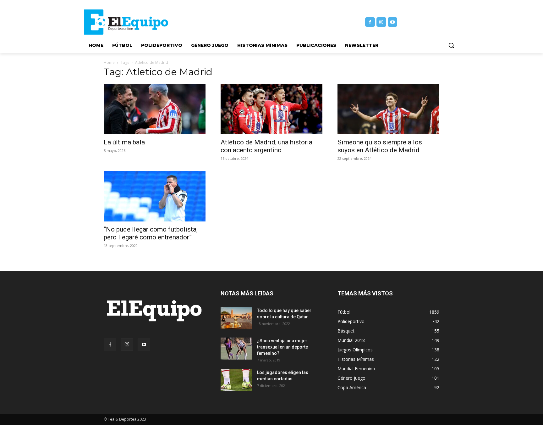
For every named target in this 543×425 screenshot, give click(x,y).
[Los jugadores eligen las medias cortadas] (236, 380)
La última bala (124, 142)
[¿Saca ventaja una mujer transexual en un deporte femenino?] (236, 349)
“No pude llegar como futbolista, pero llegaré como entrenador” (151, 233)
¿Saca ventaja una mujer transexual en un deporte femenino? (282, 347)
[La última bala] (155, 109)
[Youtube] (393, 22)
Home (109, 62)
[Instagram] (381, 22)
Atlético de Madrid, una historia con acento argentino (266, 146)
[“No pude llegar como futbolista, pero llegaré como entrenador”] (155, 196)
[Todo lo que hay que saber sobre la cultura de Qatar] (236, 318)
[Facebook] (370, 22)
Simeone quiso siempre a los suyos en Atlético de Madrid (379, 146)
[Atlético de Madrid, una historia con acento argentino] (271, 109)
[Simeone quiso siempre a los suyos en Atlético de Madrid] (388, 109)
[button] (451, 45)
